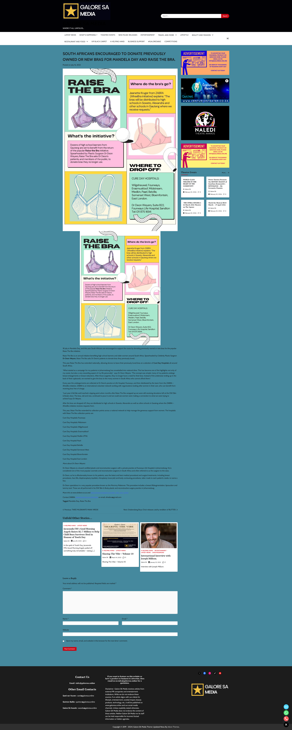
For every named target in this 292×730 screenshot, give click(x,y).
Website (66, 630)
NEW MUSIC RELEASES (128, 35)
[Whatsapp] (286, 712)
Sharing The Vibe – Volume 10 (117, 553)
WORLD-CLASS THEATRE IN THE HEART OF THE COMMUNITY (189, 183)
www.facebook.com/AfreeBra (87, 497)
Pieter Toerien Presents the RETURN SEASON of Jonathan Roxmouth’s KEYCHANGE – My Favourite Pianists (217, 184)
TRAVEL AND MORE (166, 35)
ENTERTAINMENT (148, 35)
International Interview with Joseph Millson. (156, 557)
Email (125, 619)
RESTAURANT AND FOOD (74, 42)
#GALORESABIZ (154, 41)
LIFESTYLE (184, 35)
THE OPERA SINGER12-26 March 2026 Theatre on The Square (192, 205)
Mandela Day (74, 501)
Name (66, 619)
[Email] (286, 706)
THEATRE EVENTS (108, 35)
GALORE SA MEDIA (84, 23)
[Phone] (286, 718)
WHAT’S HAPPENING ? (88, 35)
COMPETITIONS (170, 41)
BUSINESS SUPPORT (136, 41)
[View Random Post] (227, 38)
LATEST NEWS (70, 35)
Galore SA (67, 541)
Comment (67, 588)
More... (224, 172)
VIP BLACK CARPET (99, 41)
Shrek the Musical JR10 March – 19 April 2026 (217, 204)
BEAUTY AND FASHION (201, 35)
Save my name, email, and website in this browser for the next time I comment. (96, 641)
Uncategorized (158, 552)
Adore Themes (173, 727)
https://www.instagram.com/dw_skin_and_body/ (109, 493)
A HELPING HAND (117, 41)
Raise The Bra (85, 501)
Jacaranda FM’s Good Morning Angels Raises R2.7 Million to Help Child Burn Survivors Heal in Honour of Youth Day (81, 533)
